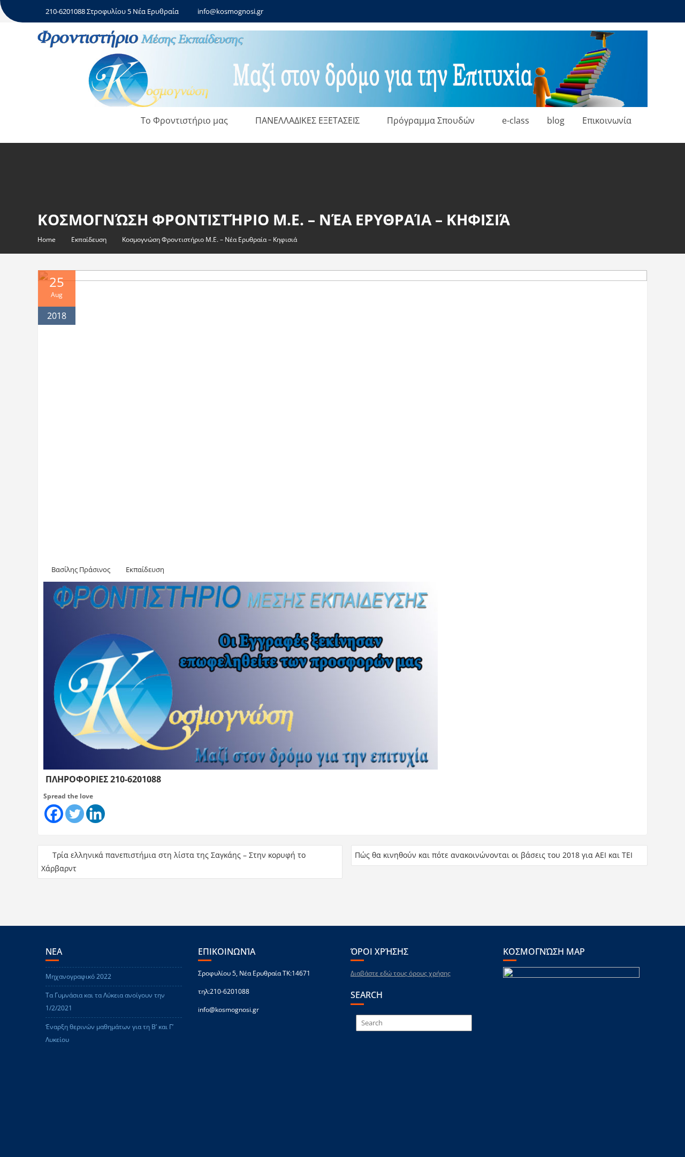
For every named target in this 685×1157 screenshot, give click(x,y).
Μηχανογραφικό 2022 (78, 976)
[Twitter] (74, 813)
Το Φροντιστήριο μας (184, 120)
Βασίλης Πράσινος (80, 569)
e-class (515, 120)
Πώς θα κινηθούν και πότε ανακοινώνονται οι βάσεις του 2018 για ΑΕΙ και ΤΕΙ (494, 855)
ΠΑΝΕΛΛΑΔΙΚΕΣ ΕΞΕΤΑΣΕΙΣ (307, 120)
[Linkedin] (95, 813)
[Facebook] (53, 813)
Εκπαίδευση (145, 569)
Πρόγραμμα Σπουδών (431, 120)
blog (556, 120)
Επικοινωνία (606, 120)
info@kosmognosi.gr (230, 11)
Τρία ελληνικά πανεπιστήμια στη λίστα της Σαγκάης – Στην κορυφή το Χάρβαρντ (173, 861)
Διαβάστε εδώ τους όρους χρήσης (401, 973)
